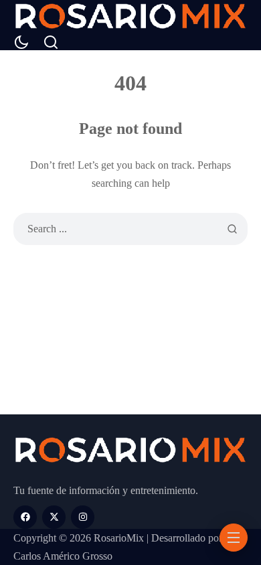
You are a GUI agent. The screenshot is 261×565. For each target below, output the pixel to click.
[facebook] (25, 517)
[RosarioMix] (130, 17)
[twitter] (54, 517)
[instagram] (82, 517)
